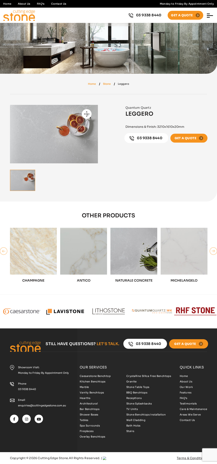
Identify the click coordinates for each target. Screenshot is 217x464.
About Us (24, 3)
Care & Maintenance (193, 409)
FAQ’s (41, 3)
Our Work (186, 387)
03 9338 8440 (148, 15)
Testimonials (188, 403)
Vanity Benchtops (92, 392)
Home (7, 3)
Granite (131, 381)
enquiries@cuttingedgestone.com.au (42, 405)
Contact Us (59, 3)
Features (185, 392)
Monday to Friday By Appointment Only (43, 372)
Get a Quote (182, 15)
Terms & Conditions (192, 458)
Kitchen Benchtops (93, 381)
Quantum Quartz (138, 108)
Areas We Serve (190, 414)
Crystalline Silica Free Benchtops (148, 376)
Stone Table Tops (137, 387)
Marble (84, 387)
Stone (107, 83)
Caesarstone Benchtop (95, 376)
